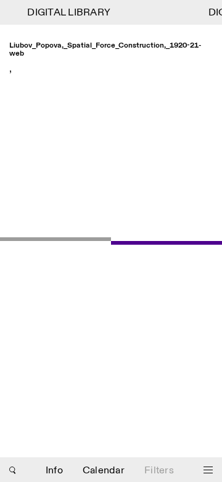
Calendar (104, 470)
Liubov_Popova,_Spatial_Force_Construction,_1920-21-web (105, 49)
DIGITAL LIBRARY (67, 12)
